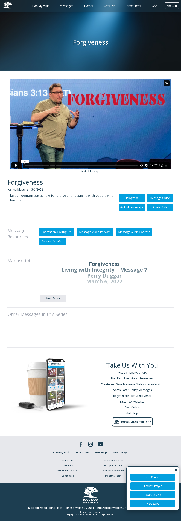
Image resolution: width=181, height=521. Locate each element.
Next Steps (133, 6)
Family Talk (159, 207)
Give (154, 6)
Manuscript (19, 260)
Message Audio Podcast (134, 232)
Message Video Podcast (94, 232)
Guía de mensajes (132, 207)
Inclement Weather (113, 460)
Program (132, 198)
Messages (66, 6)
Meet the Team (113, 475)
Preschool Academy (113, 470)
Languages (68, 475)
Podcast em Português (56, 232)
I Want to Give (153, 494)
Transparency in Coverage (90, 512)
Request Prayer (153, 486)
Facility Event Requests (68, 470)
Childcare (68, 465)
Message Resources (17, 233)
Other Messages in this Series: (38, 314)
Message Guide (160, 198)
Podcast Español (52, 241)
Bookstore (68, 460)
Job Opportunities (113, 465)
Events (88, 6)
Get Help (109, 6)
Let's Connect (153, 477)
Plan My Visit (40, 6)
